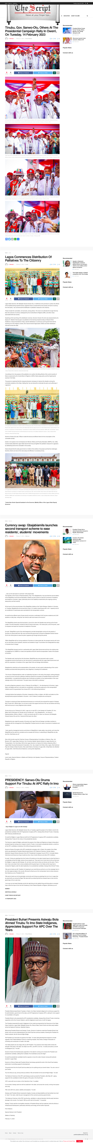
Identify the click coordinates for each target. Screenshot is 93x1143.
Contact (14, 1133)
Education (67, 16)
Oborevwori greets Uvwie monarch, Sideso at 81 (79, 38)
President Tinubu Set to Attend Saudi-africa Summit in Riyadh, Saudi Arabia (80, 531)
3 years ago (76, 534)
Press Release (29, 38)
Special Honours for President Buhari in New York (80, 793)
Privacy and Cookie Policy (69, 1141)
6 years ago (76, 269)
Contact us (15, 3)
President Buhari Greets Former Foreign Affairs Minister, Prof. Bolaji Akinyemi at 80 (79, 31)
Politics (10, 775)
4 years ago (76, 930)
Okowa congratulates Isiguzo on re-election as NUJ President (80, 785)
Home (6, 3)
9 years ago (76, 544)
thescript (12, 38)
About (10, 1133)
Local (10, 252)
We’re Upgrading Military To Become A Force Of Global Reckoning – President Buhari (80, 935)
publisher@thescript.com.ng (81, 1134)
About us (10, 3)
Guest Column (75, 16)
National (10, 521)
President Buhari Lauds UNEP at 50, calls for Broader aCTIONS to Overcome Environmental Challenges (80, 926)
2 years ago (76, 41)
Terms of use (20, 1133)
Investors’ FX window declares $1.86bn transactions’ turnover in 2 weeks (79, 540)
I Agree (79, 1141)
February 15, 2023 (20, 38)
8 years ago (76, 796)
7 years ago (76, 276)
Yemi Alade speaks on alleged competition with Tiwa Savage (80, 273)
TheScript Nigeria (11, 1139)
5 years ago (76, 34)
